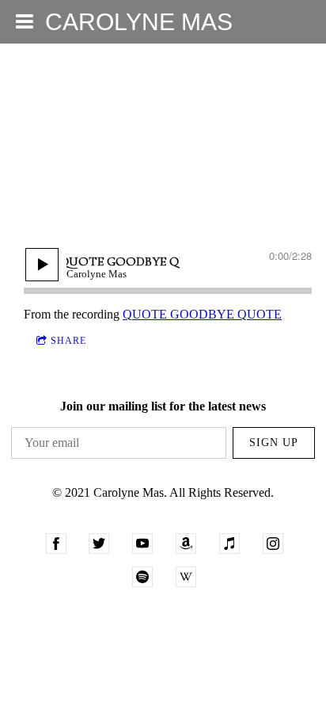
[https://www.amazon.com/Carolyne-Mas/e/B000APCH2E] (186, 543)
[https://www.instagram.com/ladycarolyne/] (273, 543)
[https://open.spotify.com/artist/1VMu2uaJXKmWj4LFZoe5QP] (142, 577)
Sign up (273, 442)
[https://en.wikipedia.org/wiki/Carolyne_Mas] (186, 577)
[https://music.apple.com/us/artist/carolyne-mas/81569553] (229, 543)
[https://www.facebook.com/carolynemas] (56, 543)
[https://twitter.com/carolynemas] (99, 543)
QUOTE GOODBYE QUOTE (202, 314)
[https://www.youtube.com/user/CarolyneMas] (142, 543)
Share (68, 340)
